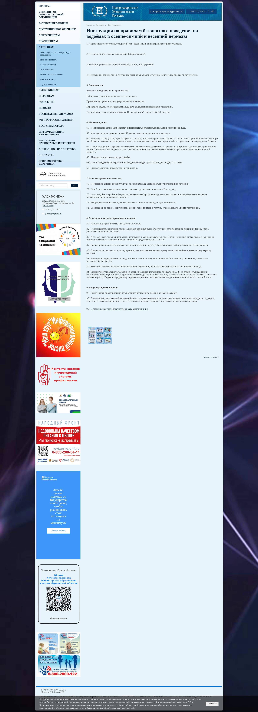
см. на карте (48, 206)
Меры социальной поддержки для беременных (55, 53)
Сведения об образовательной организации (51, 15)
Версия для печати (211, 357)
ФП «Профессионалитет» (56, 120)
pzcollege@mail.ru (53, 213)
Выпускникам (49, 90)
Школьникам (48, 41)
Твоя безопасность (48, 60)
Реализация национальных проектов (57, 141)
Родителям (46, 102)
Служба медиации (48, 84)
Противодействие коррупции (51, 162)
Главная (45, 6)
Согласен (212, 704)
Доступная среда (51, 126)
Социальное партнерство (57, 149)
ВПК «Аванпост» (48, 79)
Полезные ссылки (48, 65)
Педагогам (46, 96)
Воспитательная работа (56, 114)
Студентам (46, 47)
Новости (45, 108)
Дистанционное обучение (57, 29)
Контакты (46, 155)
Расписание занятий (53, 23)
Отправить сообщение (58, 530)
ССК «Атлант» (46, 70)
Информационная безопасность (51, 133)
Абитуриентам (49, 35)
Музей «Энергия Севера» (51, 74)
